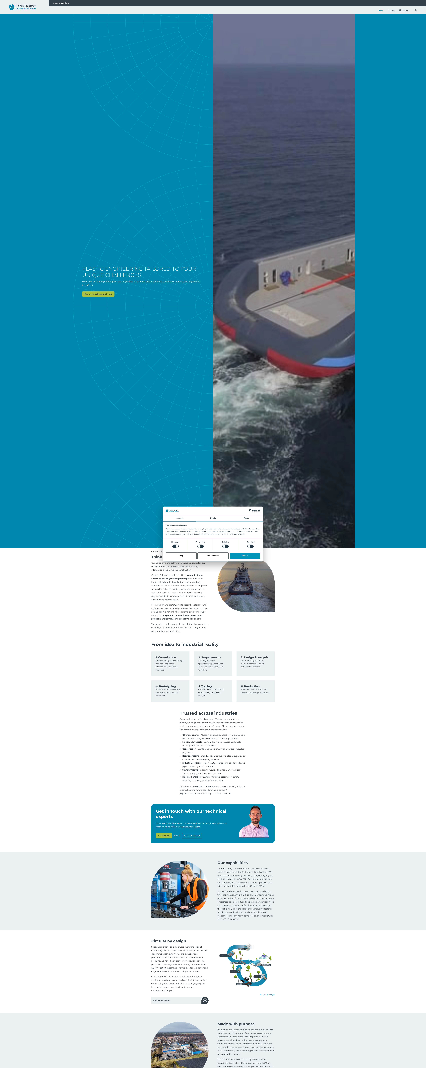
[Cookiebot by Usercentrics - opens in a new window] (250, 510)
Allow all (245, 556)
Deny (181, 556)
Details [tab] (213, 518)
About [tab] (246, 518)
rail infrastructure (175, 566)
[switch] (200, 546)
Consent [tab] (179, 518)
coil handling (191, 566)
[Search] (416, 10)
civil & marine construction (177, 570)
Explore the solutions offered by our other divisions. (205, 793)
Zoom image (269, 995)
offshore (155, 570)
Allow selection (213, 556)
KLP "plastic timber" (162, 968)
